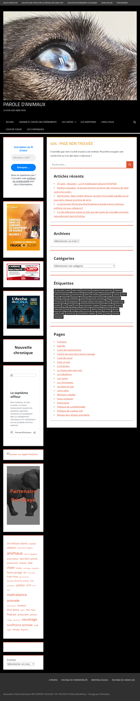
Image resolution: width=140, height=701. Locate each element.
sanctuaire (60, 313)
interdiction (117, 302)
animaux (118, 290)
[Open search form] (135, 122)
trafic (100, 313)
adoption (86, 290)
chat (124, 294)
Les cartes (67, 122)
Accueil (10, 122)
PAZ (72, 309)
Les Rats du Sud (65, 386)
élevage (115, 313)
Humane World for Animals (92, 302)
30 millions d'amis (62, 290)
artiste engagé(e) (62, 294)
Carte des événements (69, 350)
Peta (78, 309)
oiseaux (118, 306)
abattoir (76, 290)
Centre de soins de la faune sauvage (76, 354)
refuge (115, 309)
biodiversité (106, 294)
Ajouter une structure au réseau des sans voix (42, 2)
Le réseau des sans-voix (69, 370)
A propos (62, 341)
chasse (116, 294)
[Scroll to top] (135, 696)
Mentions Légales (66, 394)
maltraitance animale (90, 306)
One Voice (59, 309)
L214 (64, 306)
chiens (64, 298)
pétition (106, 309)
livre (70, 306)
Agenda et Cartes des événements (38, 122)
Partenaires (122, 2)
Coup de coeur (14, 129)
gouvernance (72, 302)
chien (57, 298)
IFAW (108, 302)
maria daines (107, 306)
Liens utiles (107, 122)
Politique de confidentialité (71, 406)
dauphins (85, 298)
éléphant (59, 317)
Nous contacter (10, 2)
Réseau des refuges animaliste (73, 415)
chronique (74, 298)
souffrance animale (87, 313)
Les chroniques (35, 129)
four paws (115, 298)
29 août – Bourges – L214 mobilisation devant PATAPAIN (87, 183)
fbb (107, 298)
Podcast (86, 309)
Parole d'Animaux (24, 104)
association (77, 294)
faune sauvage (97, 298)
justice (58, 306)
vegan (107, 313)
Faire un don (107, 2)
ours (67, 309)
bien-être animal (91, 294)
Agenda (61, 345)
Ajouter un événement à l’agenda (82, 2)
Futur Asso (59, 302)
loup (76, 306)
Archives (11, 659)
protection (96, 309)
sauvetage (71, 313)
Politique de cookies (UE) (70, 410)
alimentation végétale (102, 290)
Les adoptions (88, 122)
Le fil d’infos (63, 366)
